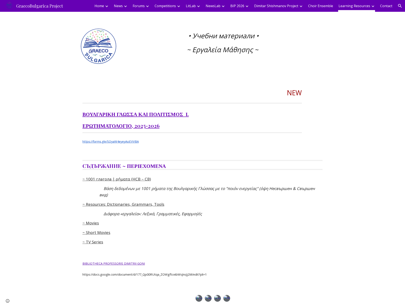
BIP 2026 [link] (237, 6)
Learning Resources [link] (354, 6)
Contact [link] (386, 6)
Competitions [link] (165, 6)
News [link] (118, 6)
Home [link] (99, 6)
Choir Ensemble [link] (320, 6)
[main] (223, 43)
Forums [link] (139, 6)
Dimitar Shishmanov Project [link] (276, 6)
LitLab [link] (191, 6)
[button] (400, 6)
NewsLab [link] (213, 6)
